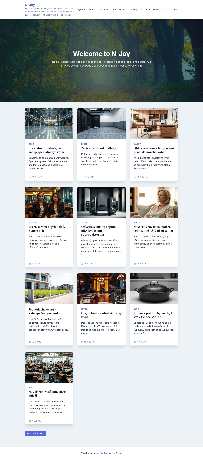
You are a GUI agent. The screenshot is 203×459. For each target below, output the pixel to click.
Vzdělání (145, 9)
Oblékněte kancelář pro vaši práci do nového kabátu (154, 150)
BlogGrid (104, 453)
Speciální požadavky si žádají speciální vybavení (46, 150)
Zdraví (175, 9)
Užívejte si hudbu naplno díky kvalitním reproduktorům (98, 231)
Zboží (165, 9)
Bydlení (81, 9)
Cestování (103, 9)
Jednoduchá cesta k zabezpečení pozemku (44, 311)
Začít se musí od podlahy (98, 148)
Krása (92, 9)
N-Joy (30, 5)
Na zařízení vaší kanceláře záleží (47, 394)
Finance (123, 9)
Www (156, 9)
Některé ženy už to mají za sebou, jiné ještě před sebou (153, 229)
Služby (134, 9)
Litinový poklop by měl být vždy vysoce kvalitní (153, 315)
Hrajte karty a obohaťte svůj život (101, 315)
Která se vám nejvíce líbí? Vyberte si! (47, 229)
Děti (114, 9)
